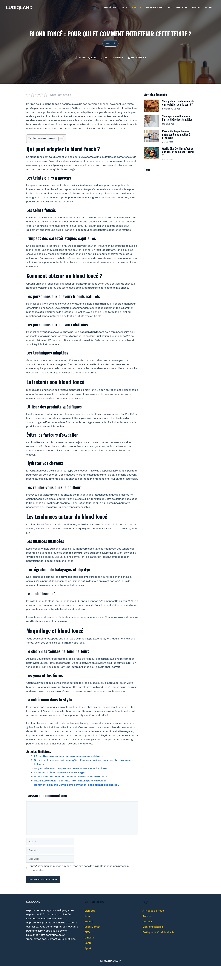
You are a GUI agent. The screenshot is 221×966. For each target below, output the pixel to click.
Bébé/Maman (154, 7)
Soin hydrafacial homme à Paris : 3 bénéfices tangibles (177, 117)
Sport (208, 7)
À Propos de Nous (153, 910)
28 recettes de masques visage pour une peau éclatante (68, 756)
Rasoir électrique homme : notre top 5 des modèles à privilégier (176, 134)
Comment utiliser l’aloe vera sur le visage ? (60, 772)
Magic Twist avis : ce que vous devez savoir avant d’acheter (71, 768)
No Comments (113, 57)
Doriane (140, 57)
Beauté (136, 7)
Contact (147, 921)
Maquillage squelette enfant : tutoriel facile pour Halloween (70, 780)
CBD (169, 7)
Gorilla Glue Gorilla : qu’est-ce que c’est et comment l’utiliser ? (178, 151)
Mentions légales (153, 926)
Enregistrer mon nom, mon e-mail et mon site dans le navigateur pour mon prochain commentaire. (79, 868)
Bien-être (110, 7)
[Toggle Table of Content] (59, 138)
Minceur (181, 7)
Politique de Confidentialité (159, 932)
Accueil (147, 916)
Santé (196, 7)
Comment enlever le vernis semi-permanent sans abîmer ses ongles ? (76, 784)
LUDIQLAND (19, 7)
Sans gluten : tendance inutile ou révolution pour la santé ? (178, 102)
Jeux (124, 7)
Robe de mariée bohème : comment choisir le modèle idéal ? (70, 776)
